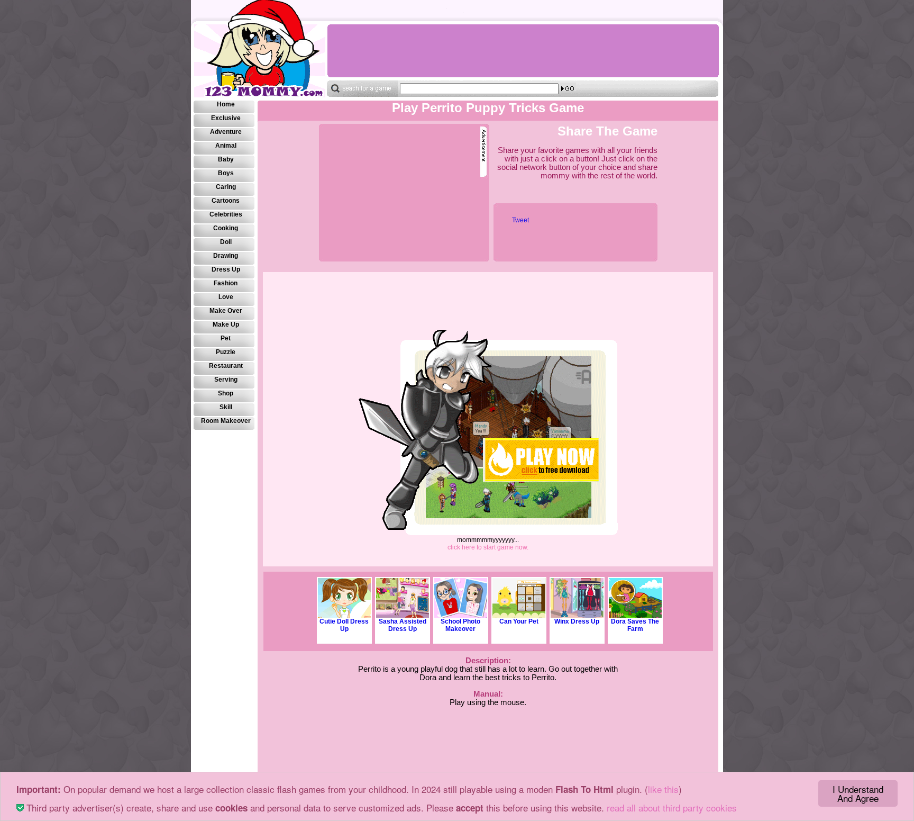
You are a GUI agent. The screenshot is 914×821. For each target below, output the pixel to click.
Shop (225, 393)
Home (226, 104)
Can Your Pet (518, 621)
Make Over (225, 310)
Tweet (520, 220)
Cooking (225, 228)
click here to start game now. (487, 547)
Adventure (226, 132)
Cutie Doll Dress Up (344, 625)
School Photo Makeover (460, 625)
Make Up (226, 324)
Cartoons (226, 200)
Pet (226, 338)
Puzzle (225, 352)
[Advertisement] (522, 51)
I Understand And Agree (858, 793)
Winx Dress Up (576, 621)
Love (225, 297)
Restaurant (226, 365)
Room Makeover (226, 421)
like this (663, 789)
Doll (226, 242)
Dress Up (226, 269)
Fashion (225, 283)
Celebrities (225, 214)
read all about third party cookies (672, 807)
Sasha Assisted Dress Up (402, 625)
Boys (226, 173)
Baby (226, 159)
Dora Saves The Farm (635, 625)
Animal (225, 145)
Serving (225, 379)
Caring (226, 187)
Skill (226, 407)
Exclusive (226, 118)
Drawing (225, 255)
